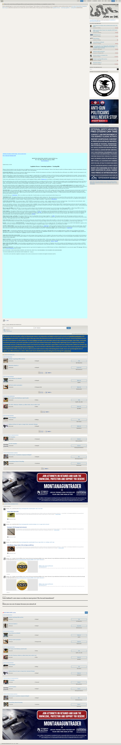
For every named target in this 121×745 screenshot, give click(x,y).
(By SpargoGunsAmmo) (78, 447)
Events (115, 181)
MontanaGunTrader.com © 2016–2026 (8, 743)
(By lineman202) (79, 369)
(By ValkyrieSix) (79, 362)
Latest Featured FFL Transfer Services (10, 435)
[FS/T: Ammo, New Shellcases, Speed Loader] (45, 400)
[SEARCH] (118, 69)
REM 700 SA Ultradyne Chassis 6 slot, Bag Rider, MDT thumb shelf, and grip (105, 31)
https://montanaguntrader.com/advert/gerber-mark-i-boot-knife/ (31, 508)
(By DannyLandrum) (79, 458)
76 (46, 372)
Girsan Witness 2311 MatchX (98, 42)
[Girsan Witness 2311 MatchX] (45, 380)
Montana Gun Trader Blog (15, 324)
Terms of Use (114, 182)
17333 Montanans (93, 20)
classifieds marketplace (75, 336)
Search (105, 182)
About (93, 181)
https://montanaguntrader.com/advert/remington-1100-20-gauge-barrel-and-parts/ (34, 524)
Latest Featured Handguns (8, 376)
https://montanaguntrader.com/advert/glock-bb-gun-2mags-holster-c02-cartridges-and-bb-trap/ (36, 542)
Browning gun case (97, 34)
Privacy (93, 182)
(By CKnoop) (78, 465)
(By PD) (79, 382)
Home (91, 181)
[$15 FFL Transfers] (45, 445)
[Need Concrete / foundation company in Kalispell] (45, 457)
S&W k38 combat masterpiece (99, 51)
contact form (67, 350)
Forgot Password (9, 331)
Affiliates (97, 181)
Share (86, 612)
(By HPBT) (79, 408)
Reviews (101, 182)
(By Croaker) (79, 421)
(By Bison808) (79, 389)
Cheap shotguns (96, 38)
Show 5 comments (7, 506)
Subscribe (109, 182)
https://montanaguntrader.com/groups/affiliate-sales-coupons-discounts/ (30, 559)
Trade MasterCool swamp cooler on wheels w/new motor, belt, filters (105, 26)
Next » (49, 372)
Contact (108, 181)
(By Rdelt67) (79, 428)
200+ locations (7, 338)
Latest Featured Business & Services (10, 452)
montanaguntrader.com (42, 585)
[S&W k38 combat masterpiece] (45, 387)
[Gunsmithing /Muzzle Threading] (45, 463)
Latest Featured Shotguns (8, 415)
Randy (6, 320)
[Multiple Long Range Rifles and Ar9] (45, 361)
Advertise (101, 181)
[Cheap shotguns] (45, 419)
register (35, 340)
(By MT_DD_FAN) (79, 401)
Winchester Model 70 (97, 62)
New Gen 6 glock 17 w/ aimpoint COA (100, 55)
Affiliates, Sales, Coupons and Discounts (46, 565)
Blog (105, 181)
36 (46, 392)
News (91, 182)
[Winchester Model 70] (45, 367)
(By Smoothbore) (79, 684)
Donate (111, 181)
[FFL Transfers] (45, 439)
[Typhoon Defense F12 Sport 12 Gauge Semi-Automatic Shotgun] (45, 426)
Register (5, 331)
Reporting (98, 182)
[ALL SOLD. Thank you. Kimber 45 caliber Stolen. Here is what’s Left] (45, 406)
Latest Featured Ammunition (9, 396)
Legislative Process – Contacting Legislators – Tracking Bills (64, 7)
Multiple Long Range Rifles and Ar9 (100, 59)
